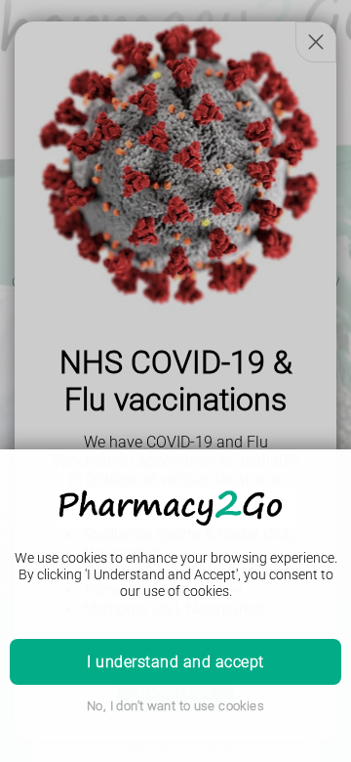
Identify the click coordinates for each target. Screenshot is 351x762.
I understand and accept (175, 662)
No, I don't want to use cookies (175, 705)
